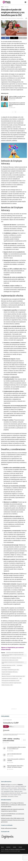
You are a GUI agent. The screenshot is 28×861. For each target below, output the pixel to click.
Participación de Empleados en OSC (10, 680)
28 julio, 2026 (12, 99)
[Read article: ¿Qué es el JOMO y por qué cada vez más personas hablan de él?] (4, 98)
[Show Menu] (25, 2)
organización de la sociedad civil (10, 678)
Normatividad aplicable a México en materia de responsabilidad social (16, 748)
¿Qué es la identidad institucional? (14, 754)
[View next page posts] (15, 112)
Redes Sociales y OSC (7, 685)
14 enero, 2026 (4, 18)
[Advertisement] (14, 697)
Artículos (7, 6)
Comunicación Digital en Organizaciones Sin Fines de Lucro (13, 655)
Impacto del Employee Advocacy (9, 671)
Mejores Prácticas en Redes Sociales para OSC (13, 676)
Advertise (8, 847)
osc (21, 678)
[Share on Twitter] (14, 38)
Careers (14, 847)
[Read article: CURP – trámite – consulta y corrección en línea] (15, 728)
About (2, 847)
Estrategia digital (6, 667)
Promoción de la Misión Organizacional (11, 682)
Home (2, 6)
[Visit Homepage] (6, 2)
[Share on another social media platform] (23, 38)
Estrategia (19, 665)
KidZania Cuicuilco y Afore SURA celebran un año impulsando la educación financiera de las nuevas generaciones (12, 820)
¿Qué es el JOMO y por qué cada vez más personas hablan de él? (17, 97)
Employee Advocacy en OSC (8, 665)
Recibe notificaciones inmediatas (9, 828)
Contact (20, 847)
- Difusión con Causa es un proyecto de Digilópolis (14, 849)
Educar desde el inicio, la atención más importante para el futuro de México (17, 104)
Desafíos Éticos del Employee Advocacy (11, 657)
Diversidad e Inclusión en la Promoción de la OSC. (13, 663)
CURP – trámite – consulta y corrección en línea (11, 739)
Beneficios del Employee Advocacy (14, 652)
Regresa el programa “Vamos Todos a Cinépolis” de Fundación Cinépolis (15, 766)
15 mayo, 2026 (12, 107)
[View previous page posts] (13, 112)
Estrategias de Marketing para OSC (10, 669)
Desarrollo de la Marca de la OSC (10, 660)
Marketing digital (6, 674)
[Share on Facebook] (5, 38)
